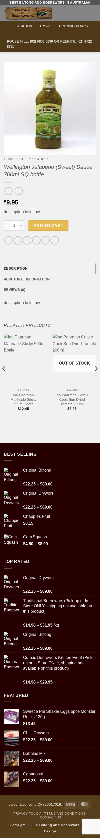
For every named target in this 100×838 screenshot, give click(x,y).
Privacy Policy (27, 813)
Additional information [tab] (27, 279)
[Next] (96, 379)
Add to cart (49, 225)
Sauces (42, 159)
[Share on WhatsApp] (8, 240)
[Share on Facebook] (18, 240)
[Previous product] (19, 191)
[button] (93, 13)
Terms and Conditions (64, 813)
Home (9, 159)
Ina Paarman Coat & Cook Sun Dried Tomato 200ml (72, 399)
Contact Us (50, 817)
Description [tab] (15, 268)
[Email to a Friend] (36, 240)
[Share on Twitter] (27, 240)
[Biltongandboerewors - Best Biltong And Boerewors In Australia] (38, 13)
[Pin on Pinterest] (45, 240)
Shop (25, 159)
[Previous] (4, 379)
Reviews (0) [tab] (14, 290)
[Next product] (8, 191)
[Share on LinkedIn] (55, 240)
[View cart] (83, 13)
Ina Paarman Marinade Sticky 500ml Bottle (23, 399)
